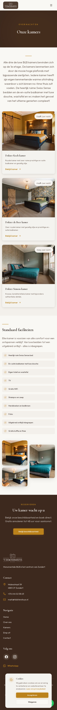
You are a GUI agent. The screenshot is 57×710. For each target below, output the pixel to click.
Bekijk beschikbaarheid (28, 531)
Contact (7, 638)
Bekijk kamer (11, 169)
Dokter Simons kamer (16, 289)
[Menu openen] (51, 5)
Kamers (6, 627)
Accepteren (32, 695)
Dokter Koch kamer (15, 155)
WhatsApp (12, 665)
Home (6, 617)
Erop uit (6, 632)
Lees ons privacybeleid (35, 689)
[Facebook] (6, 657)
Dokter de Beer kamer (16, 222)
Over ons (7, 622)
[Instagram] (15, 657)
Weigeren (32, 702)
